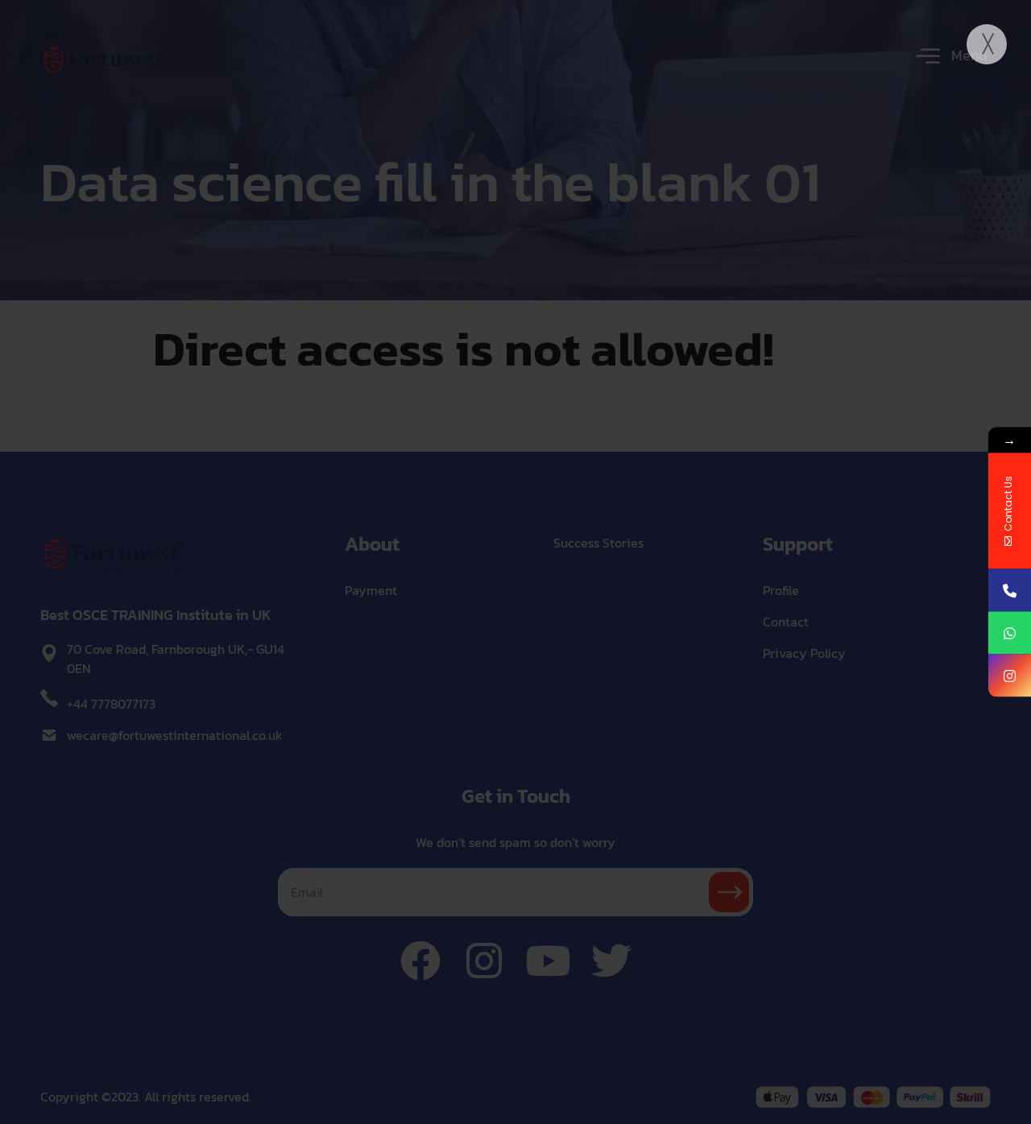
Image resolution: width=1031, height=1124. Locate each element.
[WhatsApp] (1009, 633)
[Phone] (1009, 590)
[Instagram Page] (1009, 676)
